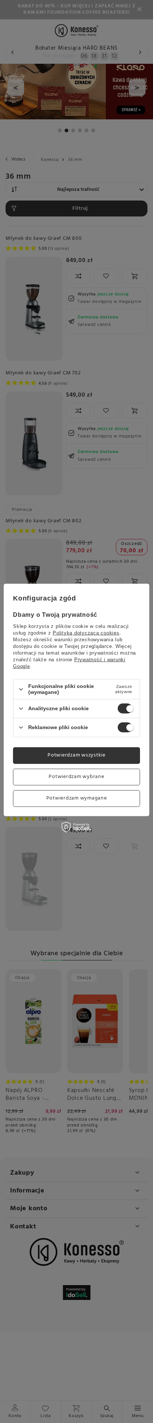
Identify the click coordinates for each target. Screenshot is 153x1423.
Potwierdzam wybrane (76, 776)
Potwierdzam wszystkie (76, 755)
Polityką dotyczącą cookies (86, 633)
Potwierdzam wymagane (76, 798)
